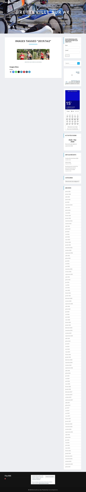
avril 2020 (67, 317)
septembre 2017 (69, 400)
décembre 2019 (68, 327)
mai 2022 (67, 263)
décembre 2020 (68, 298)
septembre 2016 (69, 432)
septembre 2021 (69, 274)
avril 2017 (67, 413)
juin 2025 (67, 202)
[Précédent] (66, 141)
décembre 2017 (68, 392)
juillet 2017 (67, 405)
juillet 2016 (67, 437)
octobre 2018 (68, 365)
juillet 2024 (67, 210)
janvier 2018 (68, 389)
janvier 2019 (68, 357)
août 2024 (67, 207)
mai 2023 (67, 234)
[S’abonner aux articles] (5, 479)
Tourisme (47, 2)
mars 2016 (67, 448)
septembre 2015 (69, 464)
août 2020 (67, 306)
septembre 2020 (69, 303)
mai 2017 (67, 410)
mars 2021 (67, 290)
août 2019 (67, 338)
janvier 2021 (68, 295)
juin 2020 (67, 311)
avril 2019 (67, 349)
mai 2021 (67, 285)
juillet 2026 (67, 191)
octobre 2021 (68, 271)
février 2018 (68, 386)
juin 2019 (67, 343)
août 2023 (67, 226)
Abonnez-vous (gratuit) (74, 2)
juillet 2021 (67, 279)
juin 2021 (67, 282)
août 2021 (67, 277)
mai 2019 (67, 346)
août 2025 (67, 197)
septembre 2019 (69, 335)
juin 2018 (67, 376)
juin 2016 (67, 440)
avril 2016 (67, 445)
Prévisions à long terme (72, 126)
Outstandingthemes (53, 489)
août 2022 (67, 255)
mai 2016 (67, 442)
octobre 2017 (68, 397)
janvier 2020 (68, 325)
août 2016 (67, 434)
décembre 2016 (68, 424)
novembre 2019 (68, 330)
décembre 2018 (68, 359)
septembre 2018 (69, 368)
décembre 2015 (68, 456)
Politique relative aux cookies (44, 483)
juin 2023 (67, 231)
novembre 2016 (68, 426)
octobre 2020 (68, 301)
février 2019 (68, 354)
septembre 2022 (69, 253)
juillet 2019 (67, 341)
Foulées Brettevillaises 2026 (71, 158)
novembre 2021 (68, 269)
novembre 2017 (68, 394)
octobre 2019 (68, 333)
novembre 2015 (68, 458)
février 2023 (68, 242)
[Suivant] (78, 141)
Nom (66, 45)
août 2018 (67, 370)
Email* (66, 50)
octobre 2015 (68, 461)
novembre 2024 (68, 204)
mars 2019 (67, 352)
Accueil (32, 2)
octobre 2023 (68, 223)
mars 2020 (67, 319)
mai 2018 (67, 378)
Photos (64, 2)
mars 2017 (67, 416)
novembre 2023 (68, 221)
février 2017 (68, 418)
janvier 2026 (68, 194)
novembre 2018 (68, 362)
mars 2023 (67, 239)
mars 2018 (67, 384)
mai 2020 (67, 314)
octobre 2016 (68, 429)
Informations (55, 2)
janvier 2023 (68, 245)
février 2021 (68, 293)
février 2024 (68, 215)
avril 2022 (67, 266)
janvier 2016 (68, 453)
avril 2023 (67, 237)
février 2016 (68, 450)
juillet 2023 (67, 229)
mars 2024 (67, 213)
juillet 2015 (67, 466)
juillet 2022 (67, 258)
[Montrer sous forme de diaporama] (33, 62)
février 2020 (68, 322)
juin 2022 (67, 261)
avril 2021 (67, 287)
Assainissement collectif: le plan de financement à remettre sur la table (71, 168)
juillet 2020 (67, 309)
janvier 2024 (68, 218)
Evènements (39, 2)
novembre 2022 (68, 247)
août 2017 (67, 402)
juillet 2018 (67, 373)
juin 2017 (67, 408)
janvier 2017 (68, 421)
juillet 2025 (67, 199)
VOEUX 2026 (68, 162)
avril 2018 (67, 381)
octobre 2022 (68, 250)
